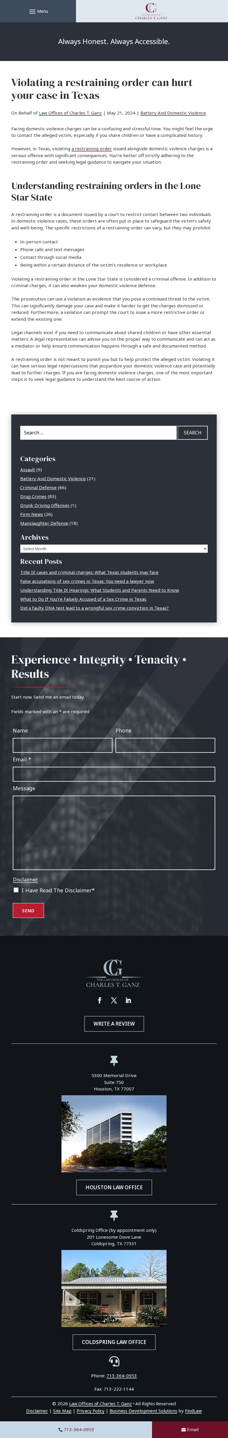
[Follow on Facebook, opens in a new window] (100, 1000)
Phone (123, 730)
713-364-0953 (79, 1429)
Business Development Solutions (143, 1411)
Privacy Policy (91, 1411)
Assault (27, 469)
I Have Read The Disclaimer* (58, 890)
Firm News (31, 514)
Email (193, 1429)
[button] (38, 11)
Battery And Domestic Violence (173, 113)
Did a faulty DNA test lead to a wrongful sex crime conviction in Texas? (94, 608)
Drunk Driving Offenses (44, 505)
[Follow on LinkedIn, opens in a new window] (128, 1000)
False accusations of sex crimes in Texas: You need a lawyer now (87, 581)
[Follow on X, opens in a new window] (114, 1000)
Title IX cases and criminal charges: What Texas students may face (89, 572)
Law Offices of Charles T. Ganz (70, 113)
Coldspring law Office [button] (114, 1342)
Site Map (62, 1411)
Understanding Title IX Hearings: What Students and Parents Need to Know (99, 590)
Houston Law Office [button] (114, 1187)
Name (20, 730)
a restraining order (92, 148)
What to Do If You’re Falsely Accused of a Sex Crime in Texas (83, 599)
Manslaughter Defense (44, 523)
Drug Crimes (33, 496)
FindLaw (193, 1411)
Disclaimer (25, 879)
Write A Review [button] (114, 1023)
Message (24, 788)
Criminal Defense (38, 487)
